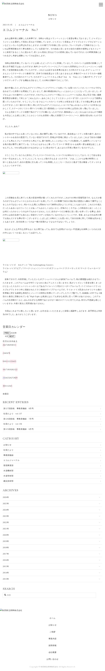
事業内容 (53, 639)
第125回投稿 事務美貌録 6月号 (18, 429)
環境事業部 (8, 465)
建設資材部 (8, 481)
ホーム (52, 618)
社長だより (8, 450)
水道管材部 (8, 476)
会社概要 (53, 652)
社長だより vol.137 (12, 414)
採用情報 (53, 645)
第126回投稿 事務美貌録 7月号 (18, 419)
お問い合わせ (52, 659)
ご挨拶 (52, 632)
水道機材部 (8, 471)
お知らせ (7, 445)
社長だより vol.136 (12, 424)
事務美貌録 (8, 455)
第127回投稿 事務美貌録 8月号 (18, 408)
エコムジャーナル (26, 25)
